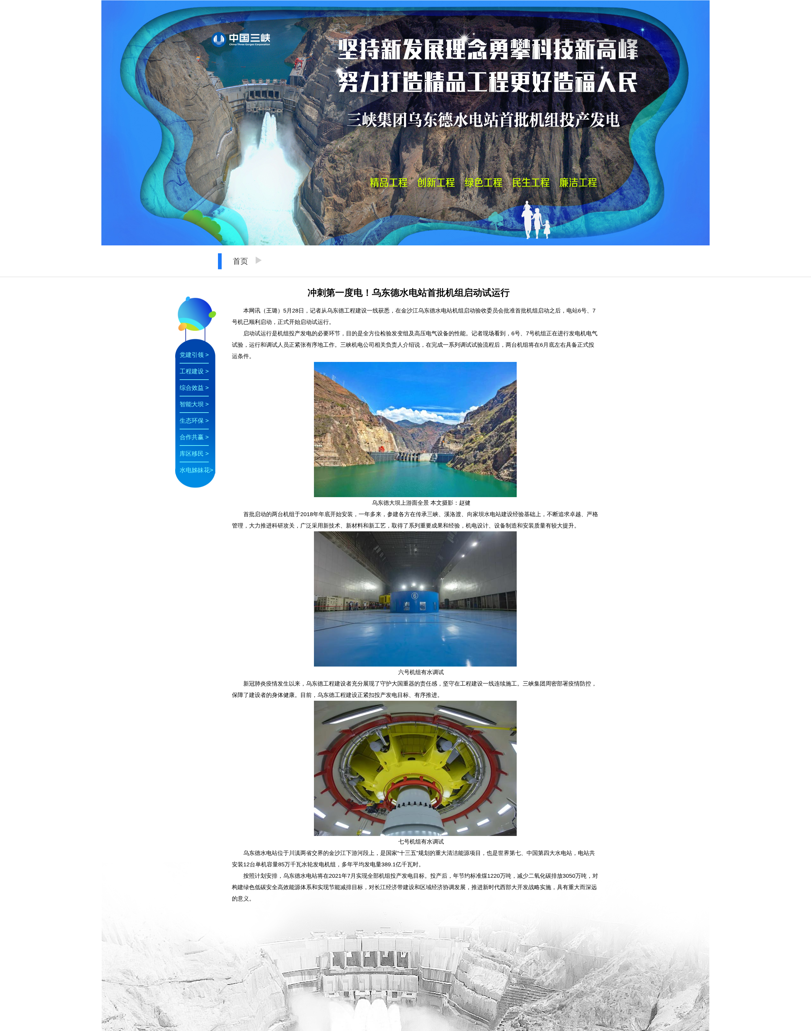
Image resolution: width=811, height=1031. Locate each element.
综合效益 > (194, 387)
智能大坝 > (194, 404)
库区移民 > (194, 453)
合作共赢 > (194, 437)
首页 (240, 261)
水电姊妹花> (196, 470)
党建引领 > (194, 354)
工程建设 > (194, 371)
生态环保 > (194, 420)
